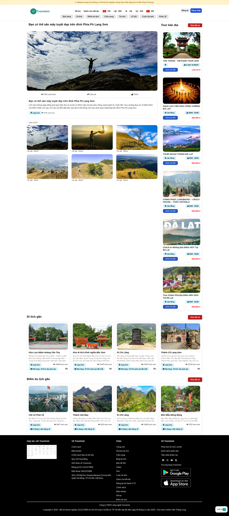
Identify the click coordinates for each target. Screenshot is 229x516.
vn (108, 11)
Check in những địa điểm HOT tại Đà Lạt (180, 248)
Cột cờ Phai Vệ (36, 415)
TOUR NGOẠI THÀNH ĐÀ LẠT (178, 154)
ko (141, 11)
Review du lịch (122, 451)
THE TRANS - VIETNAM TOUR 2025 (181, 61)
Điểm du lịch (121, 500)
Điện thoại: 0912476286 (82, 471)
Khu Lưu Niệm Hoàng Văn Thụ (44, 352)
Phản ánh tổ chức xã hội (171, 447)
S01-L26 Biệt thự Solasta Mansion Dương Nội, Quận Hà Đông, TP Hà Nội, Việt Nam (91, 476)
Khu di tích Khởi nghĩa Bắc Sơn (89, 352)
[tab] (33, 122)
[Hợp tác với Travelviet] (42, 452)
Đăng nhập (196, 10)
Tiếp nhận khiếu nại (169, 455)
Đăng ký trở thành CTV (126, 483)
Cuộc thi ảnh (121, 475)
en (119, 11)
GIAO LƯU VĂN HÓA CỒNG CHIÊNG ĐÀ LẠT (181, 107)
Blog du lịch (121, 459)
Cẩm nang (120, 455)
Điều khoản (76, 451)
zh (152, 11)
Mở (66, 369)
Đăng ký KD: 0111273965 (82, 467)
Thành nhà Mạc (80, 415)
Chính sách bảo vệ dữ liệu (83, 455)
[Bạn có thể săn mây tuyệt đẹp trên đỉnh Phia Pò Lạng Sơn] (47, 137)
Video (118, 467)
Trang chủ (120, 447)
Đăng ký (185, 10)
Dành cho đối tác (91, 11)
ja (130, 11)
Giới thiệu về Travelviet (81, 463)
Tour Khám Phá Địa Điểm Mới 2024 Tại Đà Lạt (180, 296)
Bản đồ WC (121, 463)
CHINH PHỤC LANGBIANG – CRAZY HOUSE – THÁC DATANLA (181, 200)
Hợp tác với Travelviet (38, 441)
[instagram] (167, 460)
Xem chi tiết (170, 70)
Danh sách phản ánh (170, 451)
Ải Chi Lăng (123, 352)
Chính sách (76, 447)
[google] (176, 460)
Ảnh (118, 471)
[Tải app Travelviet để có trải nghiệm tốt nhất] (176, 473)
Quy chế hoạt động (80, 459)
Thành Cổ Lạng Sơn (171, 352)
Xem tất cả (195, 25)
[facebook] (163, 460)
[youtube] (172, 460)
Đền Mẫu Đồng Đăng (171, 415)
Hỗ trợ (78, 11)
